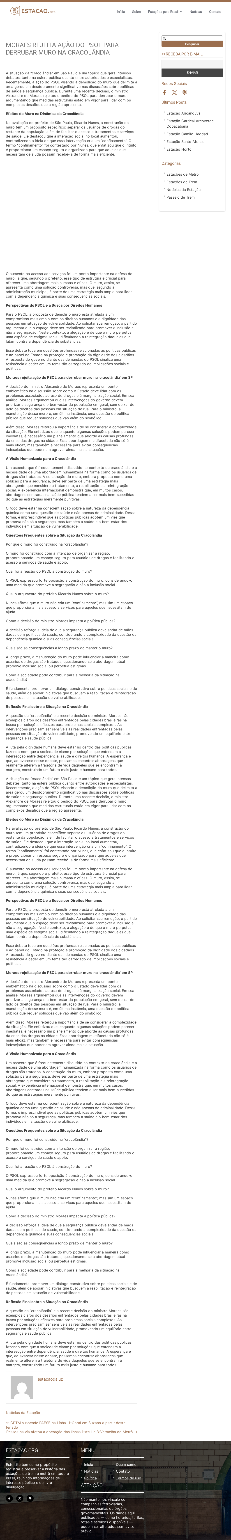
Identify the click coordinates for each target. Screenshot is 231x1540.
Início (121, 12)
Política (90, 1478)
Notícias (196, 12)
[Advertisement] (72, 214)
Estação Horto (179, 149)
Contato (215, 12)
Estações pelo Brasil (163, 12)
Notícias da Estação (23, 1412)
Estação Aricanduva (183, 113)
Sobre (136, 12)
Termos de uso (128, 1478)
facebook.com (164, 92)
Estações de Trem (181, 182)
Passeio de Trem (180, 197)
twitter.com (174, 92)
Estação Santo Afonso (185, 141)
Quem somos (127, 1464)
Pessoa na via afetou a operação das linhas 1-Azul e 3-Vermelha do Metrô (71, 1432)
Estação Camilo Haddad (187, 134)
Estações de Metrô (182, 174)
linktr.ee (184, 92)
